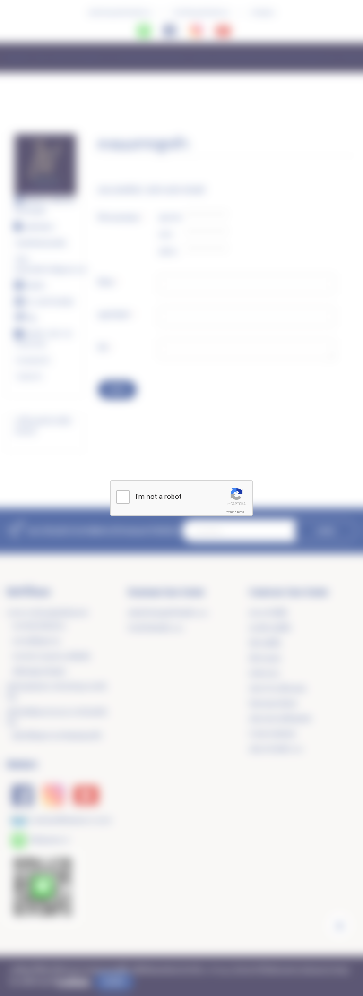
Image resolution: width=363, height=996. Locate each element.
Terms (240, 511)
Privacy (229, 511)
